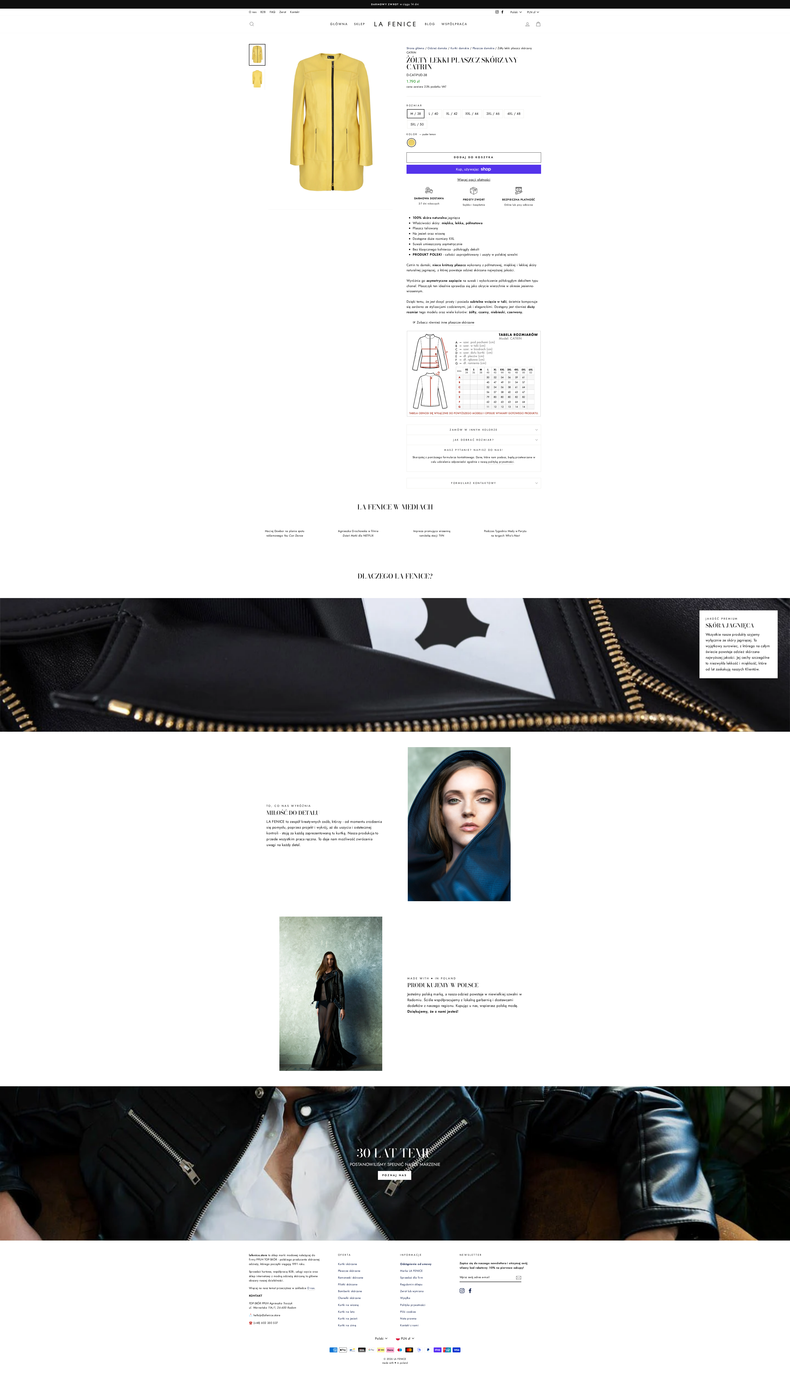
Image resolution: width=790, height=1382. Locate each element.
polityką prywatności (501, 462)
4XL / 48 (513, 113)
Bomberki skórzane (350, 1291)
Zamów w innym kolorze (474, 430)
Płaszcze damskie (483, 48)
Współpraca (454, 24)
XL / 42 (452, 113)
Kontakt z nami (409, 1325)
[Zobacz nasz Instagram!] (462, 1290)
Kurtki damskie (460, 48)
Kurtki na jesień (347, 1318)
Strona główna (415, 48)
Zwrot (282, 12)
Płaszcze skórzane (349, 1271)
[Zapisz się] (518, 1277)
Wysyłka (405, 1298)
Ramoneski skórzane (350, 1277)
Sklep (359, 24)
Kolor (421, 134)
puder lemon (411, 143)
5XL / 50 (417, 124)
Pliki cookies (408, 1312)
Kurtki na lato (346, 1312)
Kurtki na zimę (347, 1325)
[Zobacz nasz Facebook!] (470, 1290)
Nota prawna (408, 1318)
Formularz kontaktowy (473, 483)
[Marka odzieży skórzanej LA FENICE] (395, 24)
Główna (339, 24)
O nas (252, 12)
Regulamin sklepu (411, 1284)
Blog (430, 24)
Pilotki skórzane (347, 1284)
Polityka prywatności (412, 1305)
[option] (395, 4)
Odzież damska (437, 48)
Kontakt (294, 12)
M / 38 (415, 113)
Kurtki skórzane (347, 1264)
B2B (263, 12)
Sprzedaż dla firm (411, 1277)
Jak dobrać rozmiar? (473, 440)
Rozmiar (414, 105)
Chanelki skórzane (349, 1298)
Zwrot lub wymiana (412, 1291)
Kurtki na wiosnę (348, 1305)
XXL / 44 (472, 113)
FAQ (272, 12)
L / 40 (433, 113)
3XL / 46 (493, 113)
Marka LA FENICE (411, 1271)
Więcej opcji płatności (473, 179)
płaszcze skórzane (461, 322)
